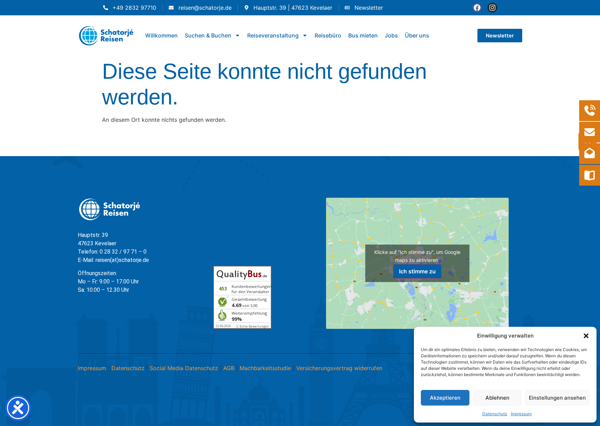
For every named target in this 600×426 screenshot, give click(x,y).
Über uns (417, 35)
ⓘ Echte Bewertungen (252, 326)
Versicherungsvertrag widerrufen (339, 368)
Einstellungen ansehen (557, 397)
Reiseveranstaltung (273, 35)
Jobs (391, 35)
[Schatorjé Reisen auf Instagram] (492, 7)
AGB (228, 368)
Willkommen (161, 35)
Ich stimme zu (417, 271)
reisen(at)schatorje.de (122, 260)
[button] (586, 335)
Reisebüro (328, 35)
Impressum (521, 413)
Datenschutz (494, 413)
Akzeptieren (445, 397)
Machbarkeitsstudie (265, 368)
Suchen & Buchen (208, 35)
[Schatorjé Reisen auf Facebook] (477, 7)
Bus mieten (363, 35)
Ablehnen (497, 397)
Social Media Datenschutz (184, 368)
